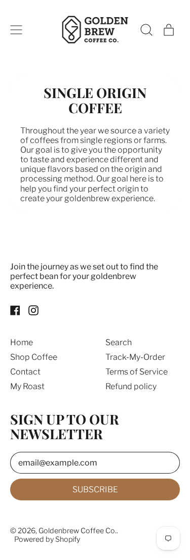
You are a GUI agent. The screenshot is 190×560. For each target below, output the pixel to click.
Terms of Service (136, 372)
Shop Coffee (33, 357)
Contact (25, 372)
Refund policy (131, 386)
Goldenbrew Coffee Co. (78, 530)
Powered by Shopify (47, 539)
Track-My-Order (135, 357)
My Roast (27, 386)
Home (21, 342)
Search (118, 342)
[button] (146, 30)
